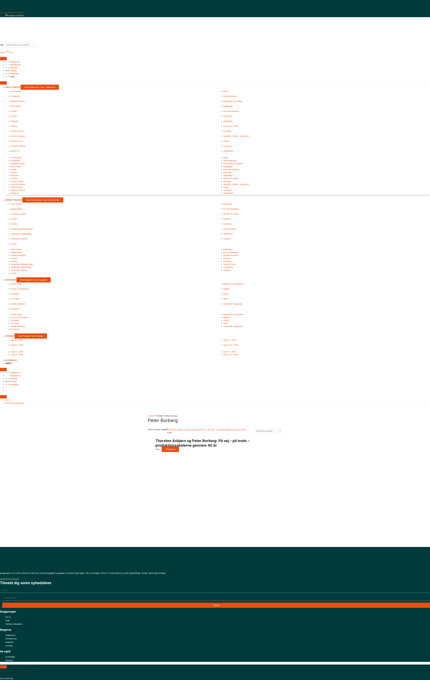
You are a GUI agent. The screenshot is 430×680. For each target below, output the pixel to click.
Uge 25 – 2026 (17, 340)
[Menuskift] (3, 58)
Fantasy (14, 224)
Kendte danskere (18, 304)
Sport (225, 299)
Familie (14, 111)
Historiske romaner (19, 239)
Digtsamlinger (16, 209)
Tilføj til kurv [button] (170, 449)
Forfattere (15, 294)
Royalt (226, 294)
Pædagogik (227, 106)
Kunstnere (15, 309)
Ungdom (226, 239)
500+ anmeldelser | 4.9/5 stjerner (12, 12)
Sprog (225, 141)
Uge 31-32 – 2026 (230, 345)
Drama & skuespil (18, 214)
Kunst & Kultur (17, 141)
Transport (227, 146)
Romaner (227, 219)
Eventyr (14, 219)
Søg (1, 45)
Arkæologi (15, 96)
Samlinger (227, 224)
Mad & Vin (15, 151)
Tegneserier (228, 234)
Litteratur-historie (18, 146)
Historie (14, 126)
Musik (225, 91)
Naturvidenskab (230, 96)
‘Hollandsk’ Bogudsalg (232, 304)
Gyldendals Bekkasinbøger (22, 229)
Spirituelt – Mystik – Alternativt (236, 136)
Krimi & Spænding (230, 209)
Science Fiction (229, 229)
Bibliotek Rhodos (18, 101)
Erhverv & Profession (20, 289)
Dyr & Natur (16, 106)
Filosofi (14, 116)
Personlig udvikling (231, 111)
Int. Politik (15, 299)
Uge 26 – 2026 (17, 345)
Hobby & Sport (17, 131)
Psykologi (227, 116)
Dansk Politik (16, 284)
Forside (151, 416)
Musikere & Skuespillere (233, 284)
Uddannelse (228, 151)
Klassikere (227, 204)
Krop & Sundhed (18, 136)
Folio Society (16, 204)
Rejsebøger (228, 121)
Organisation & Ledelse (232, 101)
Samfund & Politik (230, 126)
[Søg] (40, 45)
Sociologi (227, 131)
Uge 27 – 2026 (229, 340)
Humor (14, 244)
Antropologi (16, 91)
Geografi (14, 121)
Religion (226, 289)
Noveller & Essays (231, 214)
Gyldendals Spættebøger (21, 234)
